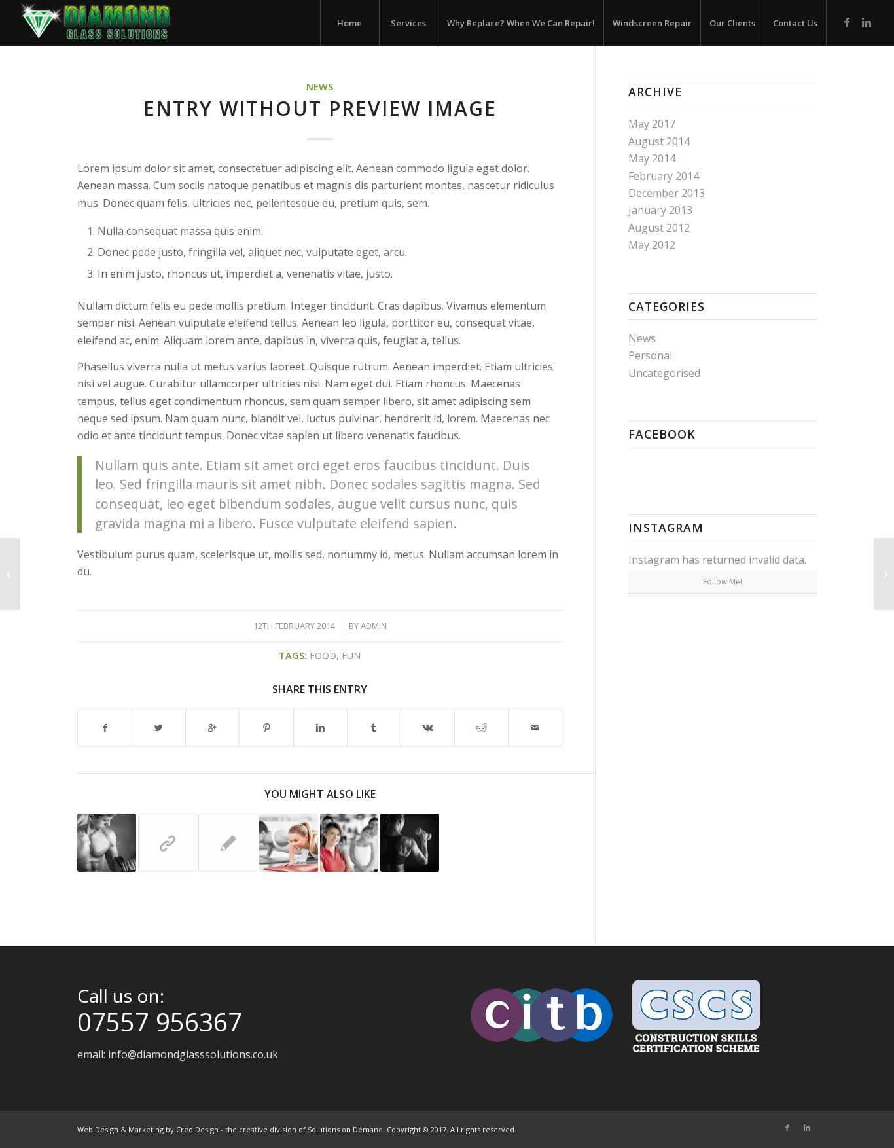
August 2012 (659, 228)
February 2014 (663, 176)
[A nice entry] (349, 843)
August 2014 (659, 141)
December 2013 (666, 193)
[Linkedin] (866, 22)
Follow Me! (722, 581)
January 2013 (660, 210)
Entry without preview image (320, 108)
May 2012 (651, 245)
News (319, 87)
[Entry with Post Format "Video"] (409, 843)
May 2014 (651, 158)
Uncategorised (664, 373)
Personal (650, 355)
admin (374, 626)
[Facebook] (847, 22)
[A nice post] (227, 843)
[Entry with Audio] (106, 843)
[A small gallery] (288, 843)
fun (351, 655)
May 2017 (651, 124)
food (323, 655)
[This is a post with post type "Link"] (167, 843)
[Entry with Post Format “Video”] (10, 574)
